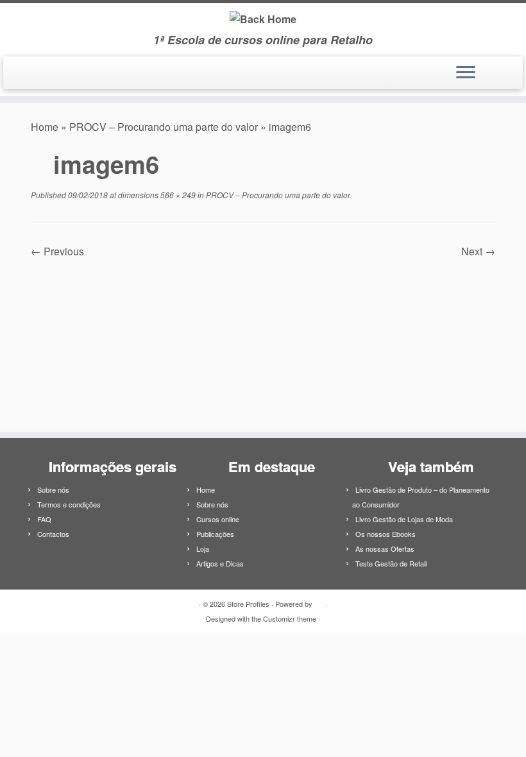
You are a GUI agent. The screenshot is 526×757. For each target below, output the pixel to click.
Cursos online (217, 519)
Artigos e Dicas (220, 563)
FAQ (44, 519)
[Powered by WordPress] (318, 601)
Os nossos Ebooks (385, 534)
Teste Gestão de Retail (391, 563)
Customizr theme (289, 618)
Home (44, 126)
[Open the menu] (465, 73)
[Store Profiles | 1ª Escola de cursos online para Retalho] (263, 18)
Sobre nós (53, 489)
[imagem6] (263, 337)
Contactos (53, 534)
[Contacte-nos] (40, 74)
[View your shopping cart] (505, 69)
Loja (202, 548)
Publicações (215, 534)
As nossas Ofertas (384, 548)
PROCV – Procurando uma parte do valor (163, 126)
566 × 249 (177, 194)
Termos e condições (69, 504)
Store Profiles (248, 604)
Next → (478, 251)
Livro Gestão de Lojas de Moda (404, 519)
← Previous (57, 251)
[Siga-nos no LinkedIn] (23, 74)
